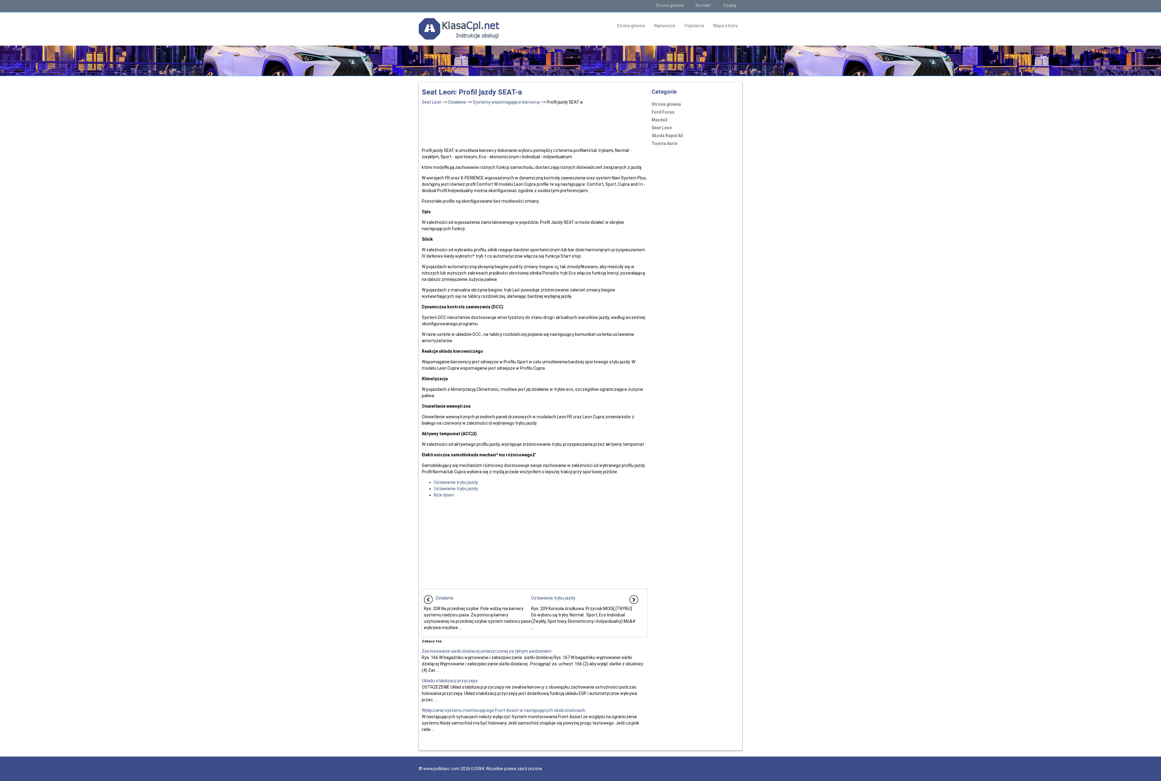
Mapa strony (725, 25)
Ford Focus (663, 112)
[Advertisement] (535, 125)
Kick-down (444, 495)
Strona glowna (669, 5)
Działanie (457, 102)
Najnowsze (664, 25)
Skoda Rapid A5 (667, 135)
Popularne (694, 25)
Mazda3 (660, 119)
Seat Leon (431, 102)
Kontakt (703, 5)
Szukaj (729, 5)
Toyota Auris (665, 143)
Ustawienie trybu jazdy (456, 482)
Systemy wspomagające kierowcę (506, 102)
